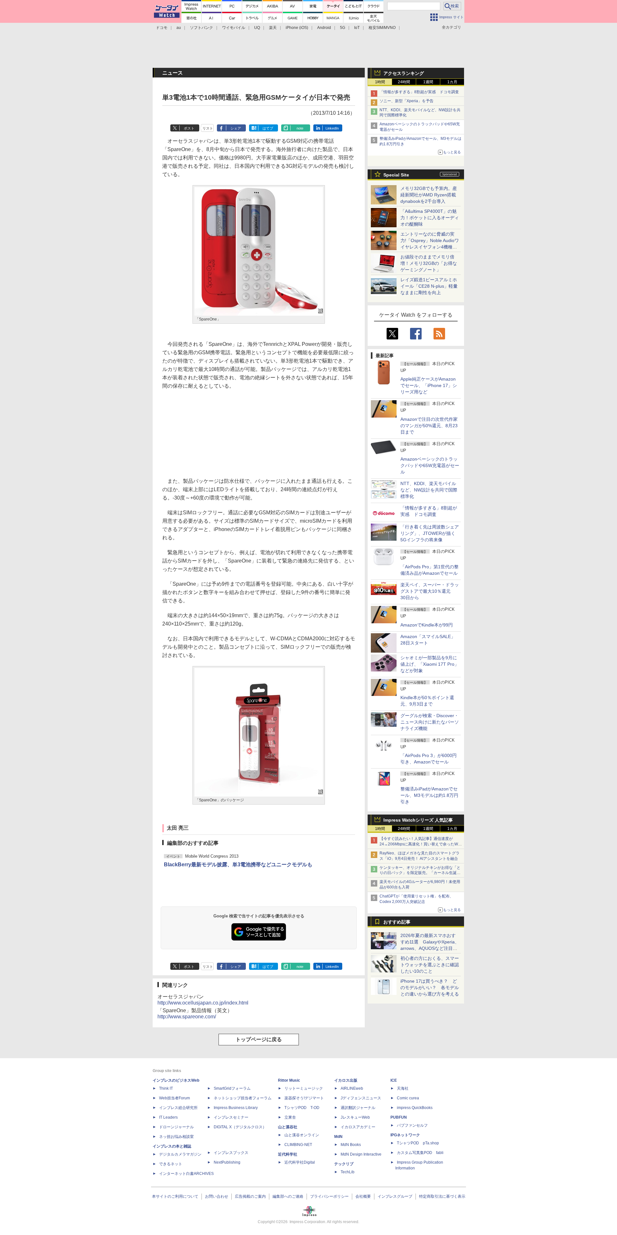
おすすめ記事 (396, 921)
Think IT (166, 1088)
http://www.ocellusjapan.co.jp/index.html (202, 1002)
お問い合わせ (216, 1196)
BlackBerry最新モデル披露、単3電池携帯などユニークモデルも (238, 864)
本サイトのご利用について (175, 1196)
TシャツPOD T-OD (301, 1107)
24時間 (404, 82)
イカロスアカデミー (358, 1127)
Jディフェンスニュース (361, 1098)
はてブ (268, 128)
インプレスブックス (231, 1152)
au (178, 27)
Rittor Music (289, 1080)
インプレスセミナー (231, 1117)
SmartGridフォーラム (232, 1088)
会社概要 (363, 1196)
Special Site (396, 174)
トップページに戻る (259, 1039)
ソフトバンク (201, 27)
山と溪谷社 (287, 1127)
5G (342, 27)
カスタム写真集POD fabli (420, 1152)
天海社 (402, 1088)
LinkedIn (332, 128)
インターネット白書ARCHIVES (186, 1173)
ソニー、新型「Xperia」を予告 (407, 101)
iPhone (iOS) (297, 27)
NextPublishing (227, 1162)
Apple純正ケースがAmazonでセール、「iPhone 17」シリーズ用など (428, 385)
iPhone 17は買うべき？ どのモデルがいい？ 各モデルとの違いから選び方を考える (429, 987)
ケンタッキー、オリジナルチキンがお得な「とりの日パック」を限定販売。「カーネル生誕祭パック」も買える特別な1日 (420, 873)
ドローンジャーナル (176, 1127)
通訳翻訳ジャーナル (358, 1107)
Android (324, 27)
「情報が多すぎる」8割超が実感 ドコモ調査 (419, 92)
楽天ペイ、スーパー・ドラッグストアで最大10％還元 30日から (429, 591)
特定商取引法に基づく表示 (442, 1196)
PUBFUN (398, 1117)
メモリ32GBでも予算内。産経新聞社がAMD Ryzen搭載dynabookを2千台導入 (428, 195)
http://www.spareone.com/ (186, 1016)
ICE (393, 1080)
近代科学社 (287, 1154)
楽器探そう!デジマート (304, 1098)
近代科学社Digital (299, 1162)
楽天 (273, 27)
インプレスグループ (395, 1196)
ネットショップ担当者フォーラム (243, 1098)
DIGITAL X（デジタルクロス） (240, 1127)
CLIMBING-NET (298, 1144)
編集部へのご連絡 (288, 1196)
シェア (235, 128)
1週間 (428, 82)
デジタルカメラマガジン (180, 1154)
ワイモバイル (233, 27)
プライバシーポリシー (329, 1196)
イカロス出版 (345, 1080)
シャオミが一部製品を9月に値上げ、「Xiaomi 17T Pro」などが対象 (429, 664)
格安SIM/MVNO (382, 27)
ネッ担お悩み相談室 (176, 1136)
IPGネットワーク (405, 1135)
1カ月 (452, 82)
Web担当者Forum (174, 1098)
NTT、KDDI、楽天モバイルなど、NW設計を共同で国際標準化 (428, 490)
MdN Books (351, 1144)
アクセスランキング (403, 73)
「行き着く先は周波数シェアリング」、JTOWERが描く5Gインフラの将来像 (429, 533)
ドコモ (161, 27)
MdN (338, 1136)
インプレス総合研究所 (178, 1107)
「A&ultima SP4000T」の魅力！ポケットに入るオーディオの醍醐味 (429, 218)
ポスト (189, 128)
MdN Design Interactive (361, 1154)
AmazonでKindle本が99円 (426, 624)
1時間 (380, 82)
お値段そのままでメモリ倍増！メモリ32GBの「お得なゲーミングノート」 (428, 263)
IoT (357, 27)
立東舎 (290, 1117)
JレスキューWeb (355, 1117)
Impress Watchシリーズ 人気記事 (418, 820)
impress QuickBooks (415, 1107)
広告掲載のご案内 (250, 1196)
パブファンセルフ (412, 1125)
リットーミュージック (303, 1088)
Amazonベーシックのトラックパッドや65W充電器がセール (429, 465)
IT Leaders (168, 1117)
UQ (257, 27)
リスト (207, 128)
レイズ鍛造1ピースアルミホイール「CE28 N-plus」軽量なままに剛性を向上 (429, 286)
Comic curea (408, 1098)
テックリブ (343, 1164)
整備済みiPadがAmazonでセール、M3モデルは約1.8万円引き (429, 795)
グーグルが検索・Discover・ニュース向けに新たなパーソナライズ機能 (429, 722)
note (300, 128)
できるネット (170, 1164)
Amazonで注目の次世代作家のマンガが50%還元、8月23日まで (429, 426)
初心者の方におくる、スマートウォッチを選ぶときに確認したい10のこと (429, 965)
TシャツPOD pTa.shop (418, 1143)
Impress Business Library (236, 1107)
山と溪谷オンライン (301, 1135)
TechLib (347, 1172)
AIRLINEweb (352, 1088)
